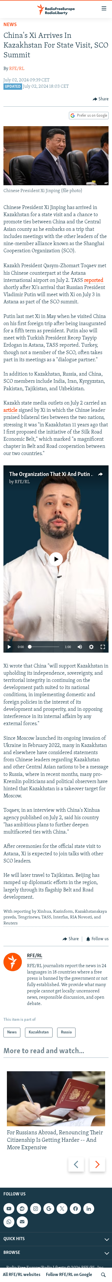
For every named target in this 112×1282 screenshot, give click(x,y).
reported (93, 280)
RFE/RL (16, 69)
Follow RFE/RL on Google (69, 1275)
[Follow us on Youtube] (8, 1208)
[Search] (103, 1275)
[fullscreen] (103, 647)
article (11, 410)
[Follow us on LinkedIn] (88, 1208)
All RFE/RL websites (21, 1275)
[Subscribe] (22, 1222)
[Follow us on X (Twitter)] (62, 1208)
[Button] (101, 99)
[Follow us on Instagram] (35, 1208)
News (10, 25)
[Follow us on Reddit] (22, 1208)
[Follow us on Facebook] (75, 1208)
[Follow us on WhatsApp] (8, 1222)
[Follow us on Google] (48, 1208)
